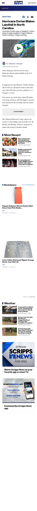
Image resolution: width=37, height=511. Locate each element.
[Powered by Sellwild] (32, 296)
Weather (6, 17)
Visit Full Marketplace (28, 185)
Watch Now (31, 3)
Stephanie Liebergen (15, 64)
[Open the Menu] (3, 2)
